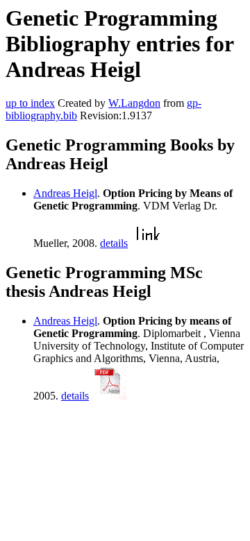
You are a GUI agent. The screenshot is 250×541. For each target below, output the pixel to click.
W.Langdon (134, 103)
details (114, 243)
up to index (30, 103)
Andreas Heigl (65, 193)
